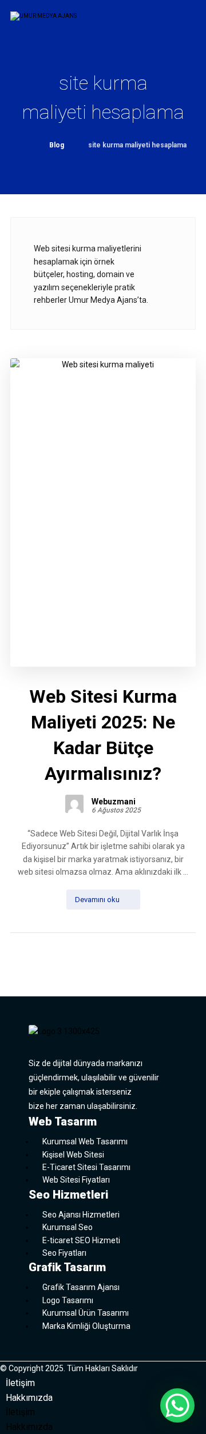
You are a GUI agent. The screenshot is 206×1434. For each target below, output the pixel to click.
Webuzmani (114, 801)
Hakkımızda (29, 1397)
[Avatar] (74, 804)
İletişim (20, 1382)
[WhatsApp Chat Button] (177, 1405)
